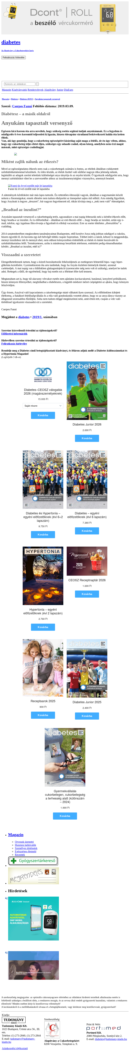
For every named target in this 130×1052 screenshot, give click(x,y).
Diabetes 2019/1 (26, 99)
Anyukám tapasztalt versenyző (47, 99)
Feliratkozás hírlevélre (14, 343)
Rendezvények (36, 89)
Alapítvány (50, 89)
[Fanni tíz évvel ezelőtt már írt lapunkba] (30, 185)
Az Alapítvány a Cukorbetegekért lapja (17, 50)
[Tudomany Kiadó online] (14, 1022)
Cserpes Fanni (22, 106)
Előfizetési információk (14, 333)
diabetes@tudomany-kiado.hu (111, 1039)
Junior (60, 89)
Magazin (6, 89)
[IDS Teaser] (33, 978)
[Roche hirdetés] (33, 939)
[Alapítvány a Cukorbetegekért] (52, 1037)
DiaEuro (68, 89)
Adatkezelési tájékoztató (15, 1048)
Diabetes (14, 99)
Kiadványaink (19, 89)
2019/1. (37, 317)
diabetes (23, 317)
